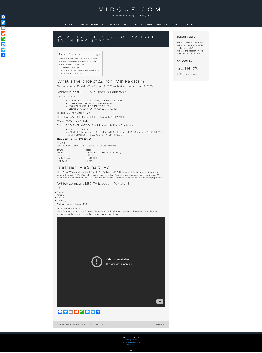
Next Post (160, 324)
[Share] (3, 55)
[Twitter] (3, 22)
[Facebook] (3, 17)
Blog (126, 24)
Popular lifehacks (90, 24)
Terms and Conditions (131, 342)
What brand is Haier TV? (71, 73)
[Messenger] (3, 44)
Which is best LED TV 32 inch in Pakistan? (79, 62)
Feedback (190, 24)
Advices (162, 24)
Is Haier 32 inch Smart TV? (72, 64)
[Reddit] (3, 33)
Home (69, 24)
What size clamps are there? (190, 42)
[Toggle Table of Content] (97, 55)
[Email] (3, 28)
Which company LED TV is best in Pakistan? (80, 70)
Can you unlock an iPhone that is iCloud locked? (81, 324)
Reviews (113, 24)
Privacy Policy (131, 340)
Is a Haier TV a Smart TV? (72, 67)
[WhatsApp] (3, 39)
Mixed (176, 24)
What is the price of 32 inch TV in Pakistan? (79, 59)
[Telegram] (3, 49)
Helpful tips (143, 24)
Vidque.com (131, 9)
